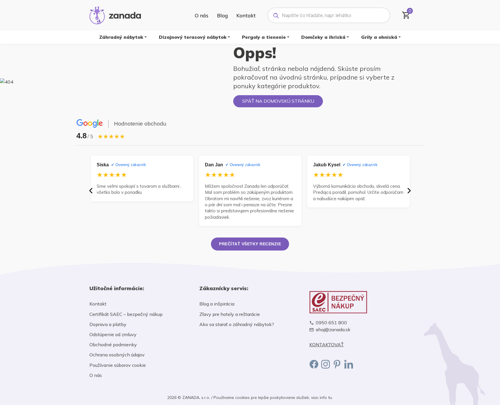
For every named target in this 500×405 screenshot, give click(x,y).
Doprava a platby (107, 324)
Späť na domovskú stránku (278, 101)
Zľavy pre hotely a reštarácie (229, 314)
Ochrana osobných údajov (117, 355)
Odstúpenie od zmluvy (113, 334)
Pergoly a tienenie (264, 37)
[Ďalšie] (409, 190)
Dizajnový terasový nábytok (193, 37)
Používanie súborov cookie (117, 365)
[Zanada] (115, 14)
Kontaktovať (326, 344)
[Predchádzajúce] (91, 190)
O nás (201, 15)
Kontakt (246, 15)
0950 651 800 (331, 322)
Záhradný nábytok (121, 37)
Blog (222, 15)
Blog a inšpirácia (216, 304)
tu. (330, 397)
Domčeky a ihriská (323, 37)
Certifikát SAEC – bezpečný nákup (126, 314)
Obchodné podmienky (113, 344)
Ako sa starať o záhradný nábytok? (236, 324)
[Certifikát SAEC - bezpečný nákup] (360, 302)
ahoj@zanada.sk (333, 329)
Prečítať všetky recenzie (250, 244)
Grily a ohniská (379, 37)
